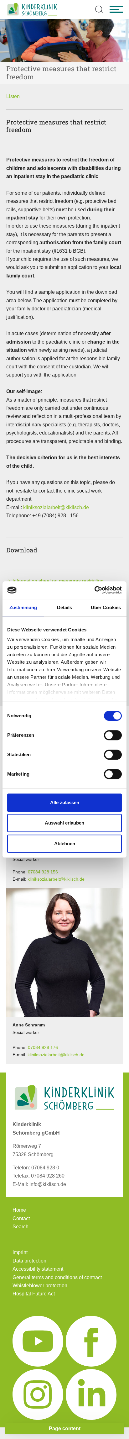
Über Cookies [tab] (106, 607)
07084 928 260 (47, 1175)
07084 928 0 (45, 1167)
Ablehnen (64, 843)
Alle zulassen (64, 802)
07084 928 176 (43, 1047)
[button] (13, 96)
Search (20, 1226)
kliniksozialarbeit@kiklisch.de (56, 507)
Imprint (20, 1252)
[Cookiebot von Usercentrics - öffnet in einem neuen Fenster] (94, 590)
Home (19, 1210)
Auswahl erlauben (64, 822)
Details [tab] (64, 607)
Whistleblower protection (40, 1285)
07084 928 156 (43, 871)
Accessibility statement (38, 1269)
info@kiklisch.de (47, 1184)
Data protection (29, 1260)
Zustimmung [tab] (23, 607)
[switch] (113, 735)
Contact (21, 1218)
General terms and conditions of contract (57, 1277)
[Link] (32, 10)
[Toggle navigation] (116, 9)
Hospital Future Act (34, 1293)
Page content (64, 1428)
